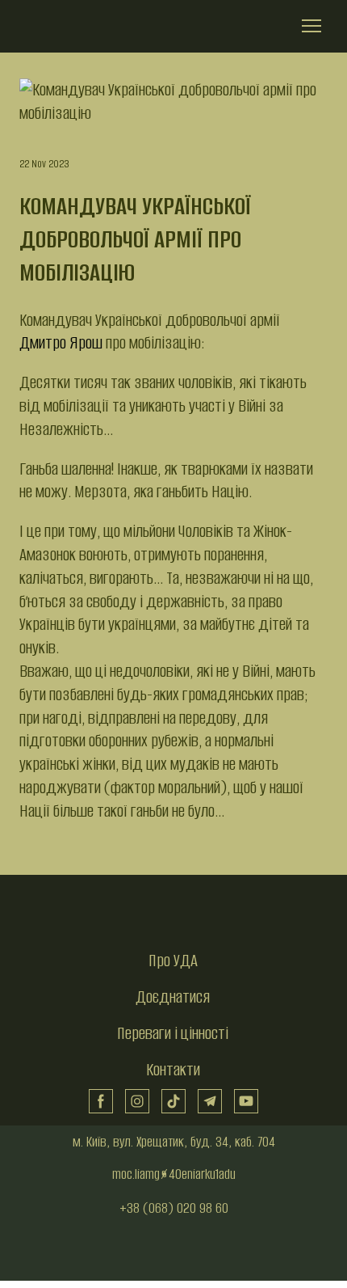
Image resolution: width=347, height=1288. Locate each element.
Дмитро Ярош (60, 342)
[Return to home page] (82, 26)
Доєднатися (173, 996)
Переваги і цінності (172, 1033)
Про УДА (173, 960)
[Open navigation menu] (311, 26)
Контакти (173, 1069)
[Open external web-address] (173, 1253)
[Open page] (173, 913)
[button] (101, 1101)
